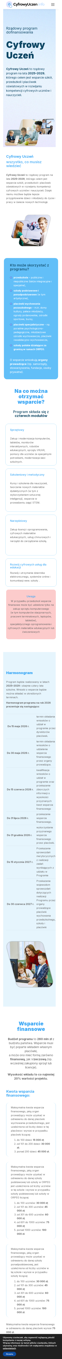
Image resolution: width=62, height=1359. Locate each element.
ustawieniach (9, 1348)
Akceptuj (9, 1354)
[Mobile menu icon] (53, 5)
